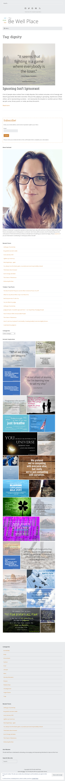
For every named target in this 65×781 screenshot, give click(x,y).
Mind (5, 673)
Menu (7, 28)
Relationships (7, 685)
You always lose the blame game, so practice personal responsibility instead (23, 266)
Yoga (5, 696)
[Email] (36, 8)
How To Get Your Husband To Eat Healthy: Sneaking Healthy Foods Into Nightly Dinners (26, 321)
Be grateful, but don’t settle (10, 251)
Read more (6, 105)
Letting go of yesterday (9, 247)
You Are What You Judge (10, 302)
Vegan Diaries (7, 692)
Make (23, 771)
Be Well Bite (7, 650)
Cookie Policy (35, 778)
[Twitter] (29, 8)
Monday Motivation (8, 677)
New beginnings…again (10, 262)
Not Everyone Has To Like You (11, 298)
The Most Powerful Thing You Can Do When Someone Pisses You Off (21, 290)
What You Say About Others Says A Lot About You (16, 294)
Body (5, 654)
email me (57, 233)
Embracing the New (8, 281)
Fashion (6, 662)
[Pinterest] (32, 8)
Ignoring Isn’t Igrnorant (21, 88)
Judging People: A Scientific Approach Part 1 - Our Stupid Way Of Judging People (24, 310)
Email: (5, 128)
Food (5, 666)
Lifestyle (6, 669)
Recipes (6, 681)
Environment (7, 658)
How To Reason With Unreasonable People (15, 313)
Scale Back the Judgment (10, 325)
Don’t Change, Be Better (10, 273)
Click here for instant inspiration (33, 12)
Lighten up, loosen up (9, 258)
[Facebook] (26, 8)
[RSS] (39, 8)
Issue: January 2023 (8, 254)
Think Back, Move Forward (10, 270)
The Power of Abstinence (10, 277)
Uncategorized (7, 688)
